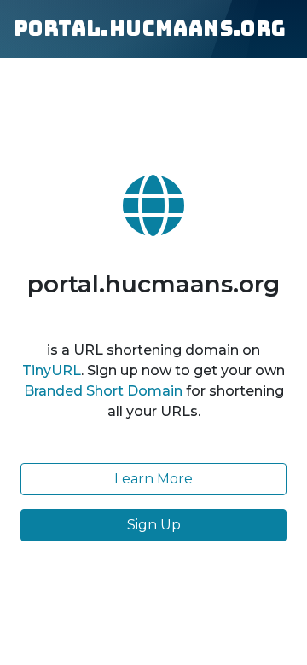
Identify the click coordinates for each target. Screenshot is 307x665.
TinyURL (51, 370)
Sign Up (154, 525)
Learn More (153, 479)
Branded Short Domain (103, 391)
